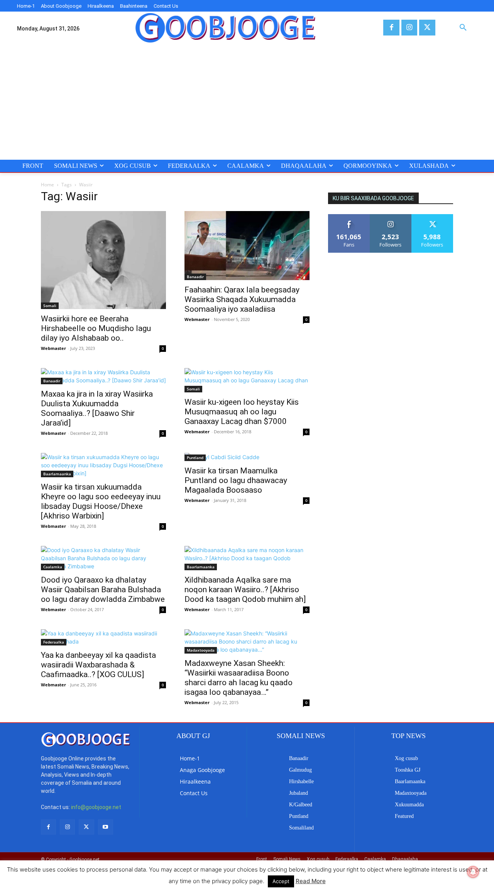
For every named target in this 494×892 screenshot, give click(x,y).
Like (349, 217)
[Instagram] (409, 27)
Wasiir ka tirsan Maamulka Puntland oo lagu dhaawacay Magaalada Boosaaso (235, 480)
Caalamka (52, 566)
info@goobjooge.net (96, 807)
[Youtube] (105, 827)
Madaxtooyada (201, 650)
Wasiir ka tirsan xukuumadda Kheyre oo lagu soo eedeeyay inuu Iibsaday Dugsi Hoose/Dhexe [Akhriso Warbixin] (101, 501)
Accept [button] (280, 881)
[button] (463, 28)
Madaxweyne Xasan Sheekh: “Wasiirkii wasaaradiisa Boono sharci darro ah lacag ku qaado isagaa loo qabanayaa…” (238, 678)
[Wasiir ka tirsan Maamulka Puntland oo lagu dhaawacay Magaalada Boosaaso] (247, 457)
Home (47, 184)
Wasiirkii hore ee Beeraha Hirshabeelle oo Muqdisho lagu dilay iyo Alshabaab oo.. (96, 328)
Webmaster (53, 348)
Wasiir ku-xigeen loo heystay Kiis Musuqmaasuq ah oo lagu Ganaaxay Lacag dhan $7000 (241, 411)
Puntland (195, 457)
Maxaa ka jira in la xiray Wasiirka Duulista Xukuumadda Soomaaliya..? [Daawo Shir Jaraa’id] (97, 408)
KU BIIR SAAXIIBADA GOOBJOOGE (373, 198)
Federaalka (53, 642)
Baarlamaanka (57, 473)
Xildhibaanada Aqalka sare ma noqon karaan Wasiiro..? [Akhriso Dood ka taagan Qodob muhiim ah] (245, 589)
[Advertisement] (247, 102)
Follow (391, 217)
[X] (427, 27)
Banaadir (195, 276)
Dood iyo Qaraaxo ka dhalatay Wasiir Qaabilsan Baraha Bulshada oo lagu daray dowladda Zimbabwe (103, 589)
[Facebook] (391, 27)
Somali (49, 305)
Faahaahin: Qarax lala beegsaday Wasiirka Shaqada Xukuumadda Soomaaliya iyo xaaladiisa (241, 299)
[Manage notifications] (473, 872)
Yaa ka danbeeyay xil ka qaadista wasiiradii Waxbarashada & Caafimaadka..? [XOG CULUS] (98, 664)
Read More (311, 881)
